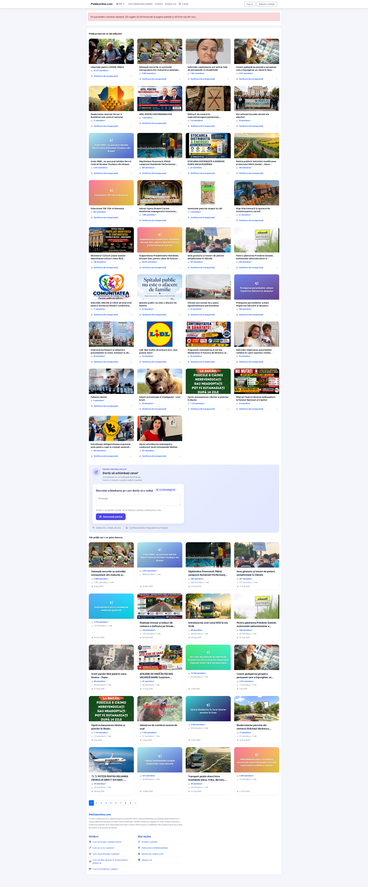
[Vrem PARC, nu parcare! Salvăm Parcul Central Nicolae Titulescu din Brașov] (111, 155)
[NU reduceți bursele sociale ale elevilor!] (256, 107)
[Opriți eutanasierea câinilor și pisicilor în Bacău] (208, 390)
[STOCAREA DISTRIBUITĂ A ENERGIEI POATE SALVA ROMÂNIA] (208, 155)
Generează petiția (112, 516)
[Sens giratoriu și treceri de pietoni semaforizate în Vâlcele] (208, 249)
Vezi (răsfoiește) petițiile (140, 4)
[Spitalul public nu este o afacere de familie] (159, 296)
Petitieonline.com (102, 3)
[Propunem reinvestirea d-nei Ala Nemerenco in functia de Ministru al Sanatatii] (208, 343)
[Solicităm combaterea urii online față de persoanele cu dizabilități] (208, 60)
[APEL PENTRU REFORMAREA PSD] (159, 106)
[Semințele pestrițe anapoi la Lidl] (208, 200)
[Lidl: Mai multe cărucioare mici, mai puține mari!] (159, 343)
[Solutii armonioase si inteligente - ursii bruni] (159, 390)
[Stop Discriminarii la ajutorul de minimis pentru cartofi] (256, 202)
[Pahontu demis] (111, 389)
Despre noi (170, 4)
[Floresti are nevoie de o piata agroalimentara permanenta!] (208, 296)
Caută (185, 4)
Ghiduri (93, 836)
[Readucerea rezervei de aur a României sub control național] (111, 107)
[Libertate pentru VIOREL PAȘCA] (111, 59)
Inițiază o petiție (267, 4)
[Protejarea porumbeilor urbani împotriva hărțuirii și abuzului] (256, 296)
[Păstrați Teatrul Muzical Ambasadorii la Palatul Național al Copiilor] (256, 390)
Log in (250, 4)
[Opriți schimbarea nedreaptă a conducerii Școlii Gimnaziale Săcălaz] (159, 437)
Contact (159, 4)
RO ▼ (122, 4)
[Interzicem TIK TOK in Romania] (111, 200)
